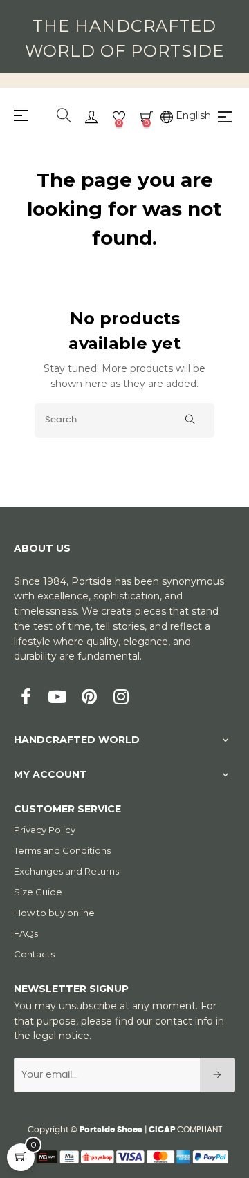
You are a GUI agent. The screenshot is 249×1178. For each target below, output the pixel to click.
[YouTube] (57, 698)
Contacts (34, 954)
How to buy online (54, 912)
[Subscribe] (217, 1075)
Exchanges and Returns (66, 871)
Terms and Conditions (62, 850)
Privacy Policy (44, 829)
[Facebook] (25, 698)
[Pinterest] (89, 698)
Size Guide (38, 891)
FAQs (26, 933)
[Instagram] (121, 698)
